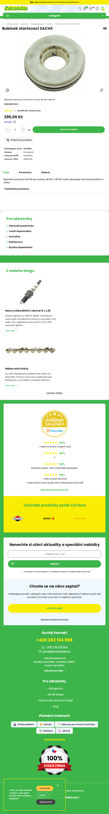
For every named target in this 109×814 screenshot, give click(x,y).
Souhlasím (45, 788)
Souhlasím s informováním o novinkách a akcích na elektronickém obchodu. (57, 572)
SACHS (49, 24)
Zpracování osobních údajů (56, 700)
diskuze (45, 172)
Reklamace (16, 242)
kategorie (54, 15)
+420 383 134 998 (54, 640)
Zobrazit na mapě (53, 670)
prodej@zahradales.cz (56, 651)
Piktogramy (56, 688)
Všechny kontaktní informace (54, 619)
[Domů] (3, 22)
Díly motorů (12, 24)
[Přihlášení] (97, 9)
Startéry (24, 24)
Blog (55, 706)
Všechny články (54, 393)
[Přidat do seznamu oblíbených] (7, 90)
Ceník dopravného (20, 231)
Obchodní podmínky (21, 225)
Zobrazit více (11, 104)
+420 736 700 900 (57, 647)
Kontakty (14, 236)
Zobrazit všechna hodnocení (54, 490)
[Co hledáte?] (79, 9)
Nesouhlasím (46, 802)
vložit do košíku (68, 129)
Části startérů (37, 24)
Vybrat (42, 795)
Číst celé (9, 330)
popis (6, 172)
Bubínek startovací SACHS (67, 24)
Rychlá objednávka (20, 247)
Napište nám (54, 608)
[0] (84, 8)
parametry (25, 172)
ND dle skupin (56, 694)
